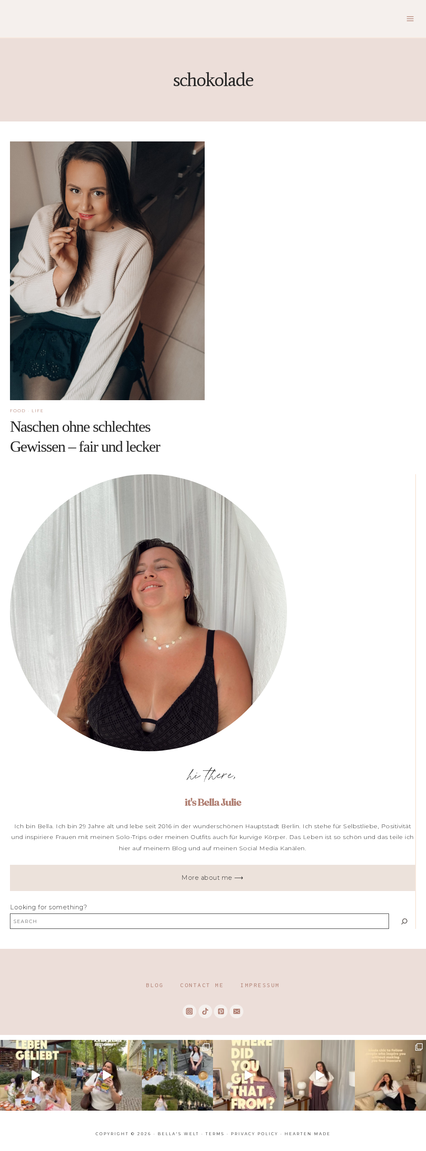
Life (38, 410)
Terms (215, 1133)
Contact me (202, 985)
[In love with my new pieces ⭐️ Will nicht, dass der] (248, 1075)
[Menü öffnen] (410, 18)
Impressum (260, 985)
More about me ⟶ (212, 877)
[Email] (236, 1011)
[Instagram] (189, 1011)
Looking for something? (48, 907)
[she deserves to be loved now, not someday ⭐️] (319, 1075)
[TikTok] (205, 1011)
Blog (154, 985)
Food (18, 410)
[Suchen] (404, 921)
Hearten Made (308, 1133)
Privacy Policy (254, 1133)
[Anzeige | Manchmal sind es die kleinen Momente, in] (35, 1075)
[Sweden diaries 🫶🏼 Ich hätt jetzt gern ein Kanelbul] (177, 1075)
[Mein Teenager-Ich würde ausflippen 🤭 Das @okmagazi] (106, 1075)
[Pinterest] (221, 1011)
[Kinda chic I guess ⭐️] (390, 1075)
